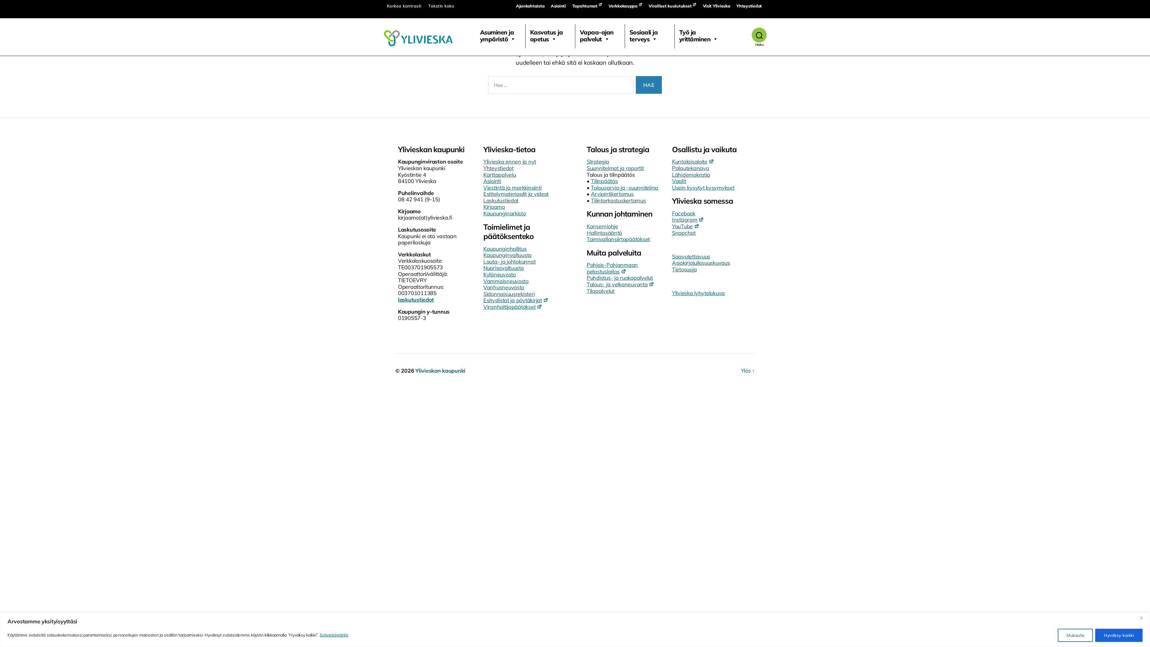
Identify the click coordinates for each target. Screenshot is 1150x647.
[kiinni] (1143, 617)
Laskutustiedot (500, 200)
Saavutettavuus (691, 256)
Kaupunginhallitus (504, 248)
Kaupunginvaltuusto (507, 255)
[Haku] (759, 35)
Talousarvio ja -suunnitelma (624, 187)
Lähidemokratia (691, 174)
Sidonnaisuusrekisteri (509, 294)
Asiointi (558, 6)
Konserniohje (602, 226)
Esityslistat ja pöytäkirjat (512, 300)
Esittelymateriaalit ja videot (516, 194)
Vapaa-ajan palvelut (597, 35)
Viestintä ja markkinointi (512, 187)
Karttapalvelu (499, 174)
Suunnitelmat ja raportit (615, 168)
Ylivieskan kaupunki (440, 370)
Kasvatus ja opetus (546, 35)
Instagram (684, 219)
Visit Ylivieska (716, 6)
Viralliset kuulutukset (670, 6)
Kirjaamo (494, 206)
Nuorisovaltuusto (503, 267)
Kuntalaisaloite (689, 161)
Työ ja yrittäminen (695, 35)
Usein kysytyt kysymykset (703, 187)
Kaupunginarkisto (504, 213)
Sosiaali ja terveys (644, 35)
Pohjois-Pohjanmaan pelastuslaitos (612, 268)
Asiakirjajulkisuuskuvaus (701, 262)
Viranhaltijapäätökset (509, 306)
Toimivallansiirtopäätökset (618, 239)
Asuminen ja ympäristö (497, 35)
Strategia (598, 161)
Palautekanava (690, 168)
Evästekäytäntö (334, 635)
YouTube (682, 226)
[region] (575, 630)
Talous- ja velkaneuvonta (617, 284)
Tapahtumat (584, 6)
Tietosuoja (684, 269)
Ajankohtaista (530, 6)
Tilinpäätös (604, 181)
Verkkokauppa (623, 6)
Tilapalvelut (601, 291)
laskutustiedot (416, 299)
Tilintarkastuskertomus (618, 200)
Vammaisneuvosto (506, 281)
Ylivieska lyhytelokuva (698, 293)
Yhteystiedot (749, 6)
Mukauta (1075, 635)
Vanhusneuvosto (503, 287)
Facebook (683, 213)
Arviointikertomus (612, 194)
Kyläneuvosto (499, 274)
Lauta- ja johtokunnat (509, 261)
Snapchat (684, 232)
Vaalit (679, 181)
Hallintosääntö (604, 232)
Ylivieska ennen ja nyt (509, 161)
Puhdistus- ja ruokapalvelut (620, 277)
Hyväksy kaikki (1119, 635)
